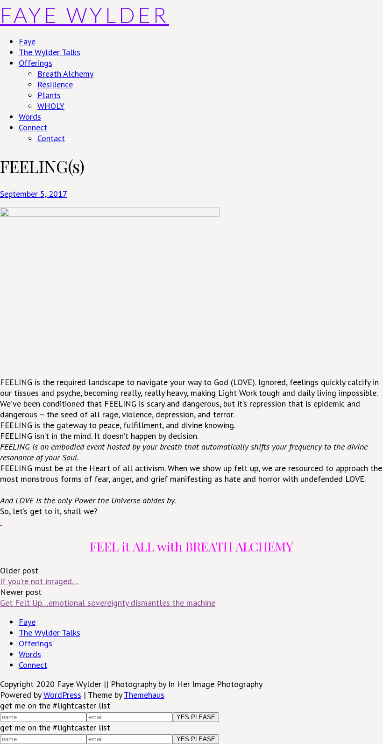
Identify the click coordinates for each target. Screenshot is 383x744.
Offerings (35, 62)
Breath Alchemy (65, 73)
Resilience (55, 84)
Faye (27, 41)
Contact (51, 138)
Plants (49, 95)
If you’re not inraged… (39, 581)
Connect (33, 127)
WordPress (62, 694)
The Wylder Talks (49, 52)
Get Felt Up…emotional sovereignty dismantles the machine (107, 602)
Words (30, 116)
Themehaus (144, 694)
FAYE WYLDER (84, 15)
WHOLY (50, 105)
